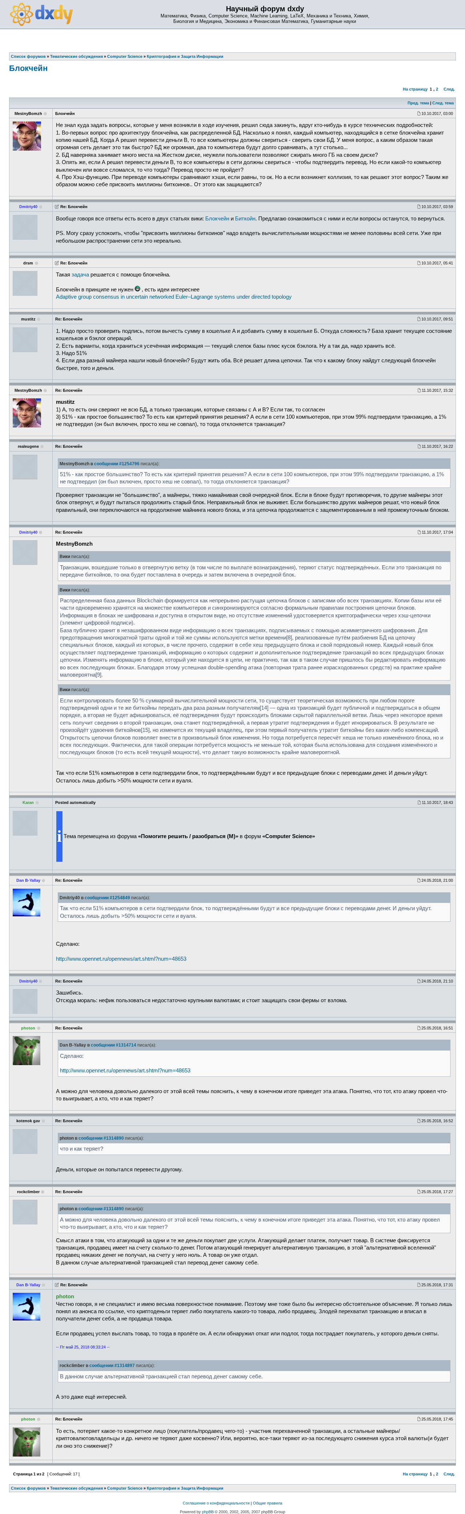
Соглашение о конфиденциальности (216, 1503)
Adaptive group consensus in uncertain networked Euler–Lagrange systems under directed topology (174, 297)
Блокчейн (28, 68)
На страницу (415, 89)
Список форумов (28, 1488)
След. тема (443, 103)
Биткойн (245, 219)
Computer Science (124, 1488)
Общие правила (267, 1503)
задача (80, 275)
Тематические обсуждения (76, 1488)
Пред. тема (418, 103)
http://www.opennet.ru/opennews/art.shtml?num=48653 (121, 959)
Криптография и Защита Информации (185, 1488)
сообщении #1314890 (101, 1138)
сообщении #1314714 (113, 1045)
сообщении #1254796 (117, 463)
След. (449, 89)
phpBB (208, 1512)
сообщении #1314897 (112, 1365)
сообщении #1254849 (107, 897)
